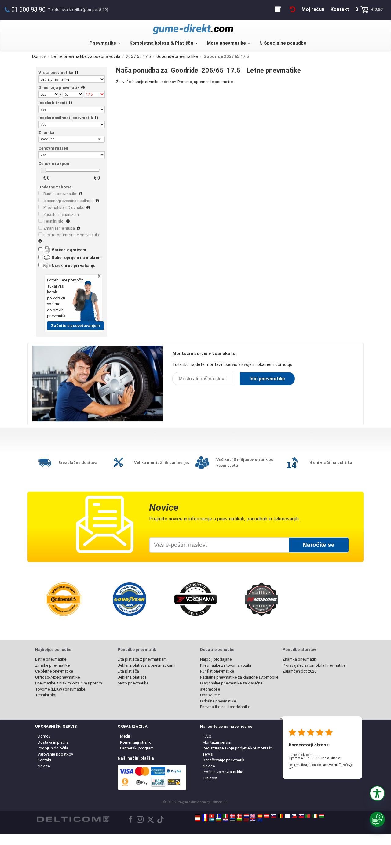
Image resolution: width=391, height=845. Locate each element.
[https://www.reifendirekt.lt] (239, 819)
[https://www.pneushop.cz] (294, 816)
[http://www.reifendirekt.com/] (260, 819)
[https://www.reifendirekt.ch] (211, 816)
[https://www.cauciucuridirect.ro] (205, 819)
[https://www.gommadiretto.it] (225, 816)
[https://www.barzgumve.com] (218, 819)
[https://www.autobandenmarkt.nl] (246, 816)
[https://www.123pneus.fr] (205, 816)
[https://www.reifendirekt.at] (266, 816)
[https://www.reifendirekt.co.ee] (232, 819)
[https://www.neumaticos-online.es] (260, 816)
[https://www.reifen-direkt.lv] (246, 819)
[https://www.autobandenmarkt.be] (280, 816)
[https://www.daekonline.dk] (239, 816)
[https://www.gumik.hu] (321, 816)
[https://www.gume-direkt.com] (273, 816)
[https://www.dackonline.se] (218, 816)
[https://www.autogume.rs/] (252, 819)
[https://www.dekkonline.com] (232, 816)
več (291, 768)
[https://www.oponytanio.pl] (198, 819)
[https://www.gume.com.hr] (225, 819)
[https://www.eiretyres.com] (314, 816)
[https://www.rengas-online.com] (287, 816)
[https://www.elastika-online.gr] (211, 819)
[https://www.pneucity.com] (307, 816)
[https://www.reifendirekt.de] (198, 816)
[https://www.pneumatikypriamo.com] (301, 816)
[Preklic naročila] (292, 9)
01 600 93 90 (28, 9)
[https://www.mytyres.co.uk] (252, 816)
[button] (377, 793)
